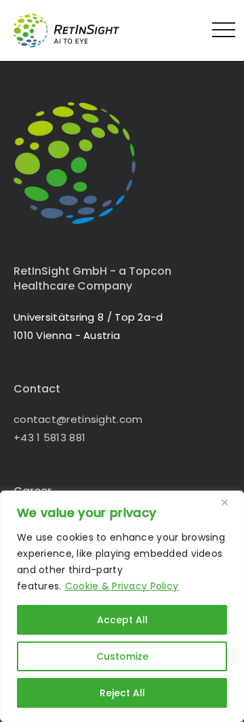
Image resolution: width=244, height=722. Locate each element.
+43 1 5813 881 (49, 437)
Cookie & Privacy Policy (121, 586)
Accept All (122, 620)
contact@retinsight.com (78, 419)
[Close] (230, 502)
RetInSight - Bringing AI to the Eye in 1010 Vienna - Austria (78, 30)
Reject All (122, 693)
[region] (122, 606)
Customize (122, 656)
